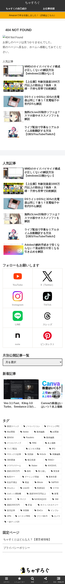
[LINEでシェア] (44, 443)
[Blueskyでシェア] (15, 443)
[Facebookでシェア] (25, 443)
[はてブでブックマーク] (40, 443)
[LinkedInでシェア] (54, 443)
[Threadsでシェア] (30, 443)
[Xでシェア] (5, 443)
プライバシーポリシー (16, 547)
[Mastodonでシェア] (10, 443)
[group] (21, 395)
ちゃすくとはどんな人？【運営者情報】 (27, 539)
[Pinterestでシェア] (50, 443)
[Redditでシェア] (35, 443)
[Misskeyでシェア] (20, 443)
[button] (56, 395)
